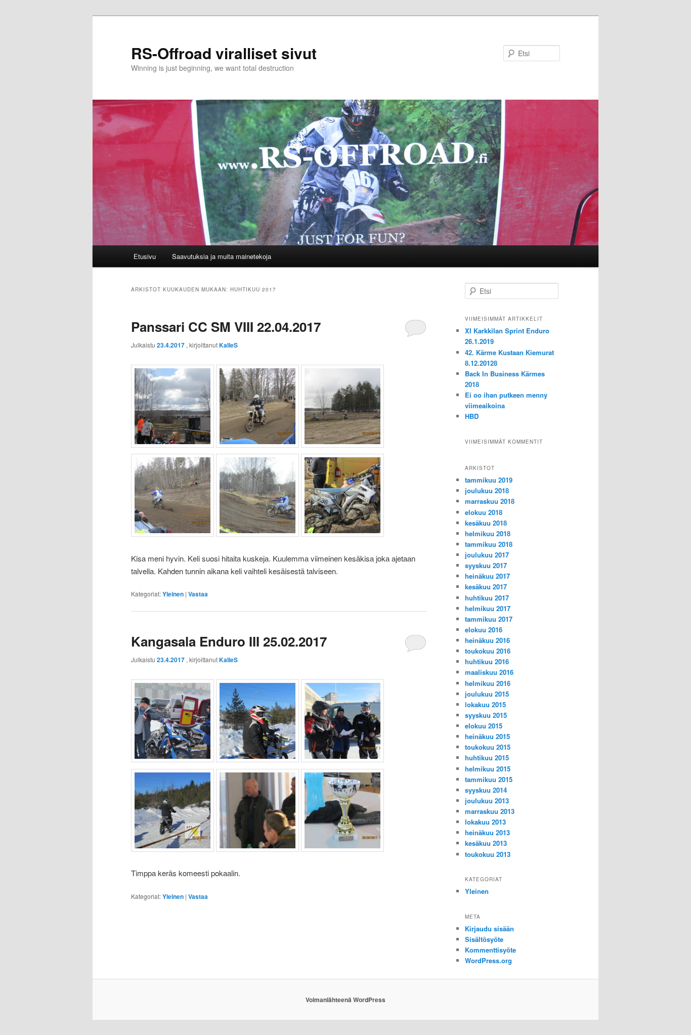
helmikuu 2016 (487, 683)
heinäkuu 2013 (487, 832)
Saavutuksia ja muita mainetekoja (221, 256)
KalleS (228, 345)
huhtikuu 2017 (487, 597)
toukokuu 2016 (487, 651)
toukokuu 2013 (487, 854)
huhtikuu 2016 (487, 661)
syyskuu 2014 (486, 790)
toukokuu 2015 (487, 747)
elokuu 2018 (483, 512)
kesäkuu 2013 (486, 843)
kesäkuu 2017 (486, 586)
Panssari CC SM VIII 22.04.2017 (226, 326)
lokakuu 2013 (485, 822)
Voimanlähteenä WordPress (345, 999)
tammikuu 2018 (488, 544)
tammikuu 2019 (488, 480)
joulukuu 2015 (487, 694)
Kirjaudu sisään (489, 928)
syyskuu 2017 (486, 565)
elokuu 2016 (483, 629)
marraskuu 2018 (489, 501)
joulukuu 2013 (487, 800)
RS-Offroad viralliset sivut (224, 53)
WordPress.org (488, 960)
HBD (472, 416)
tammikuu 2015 (488, 779)
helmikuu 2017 (487, 608)
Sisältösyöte (484, 939)
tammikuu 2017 (488, 619)
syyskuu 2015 (486, 715)
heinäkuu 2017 (487, 576)
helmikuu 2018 (487, 533)
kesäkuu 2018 (486, 523)
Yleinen (173, 593)
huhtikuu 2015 (487, 757)
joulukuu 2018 (487, 490)
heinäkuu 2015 (487, 736)
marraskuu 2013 (489, 811)
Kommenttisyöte (490, 950)
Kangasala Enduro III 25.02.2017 (229, 641)
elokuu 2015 (483, 725)
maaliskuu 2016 (489, 672)
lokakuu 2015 (485, 704)
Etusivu (145, 256)
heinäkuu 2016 (487, 640)
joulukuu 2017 (487, 554)
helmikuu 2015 (487, 768)
